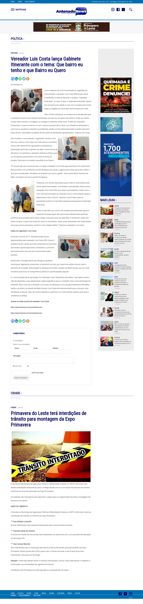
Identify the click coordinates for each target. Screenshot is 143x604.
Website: (55, 348)
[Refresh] (28, 366)
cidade (15, 393)
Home (13, 2)
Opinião (13, 595)
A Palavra (60, 593)
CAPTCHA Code (37, 373)
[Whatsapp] (20, 78)
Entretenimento (24, 595)
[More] (27, 78)
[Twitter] (24, 78)
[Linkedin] (16, 78)
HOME (12, 43)
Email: (36, 348)
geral (36, 593)
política (16, 38)
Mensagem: (17, 356)
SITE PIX (130, 598)
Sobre (20, 2)
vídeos (69, 593)
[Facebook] (12, 78)
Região (51, 593)
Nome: (17, 348)
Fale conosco (30, 2)
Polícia (77, 593)
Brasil (44, 593)
